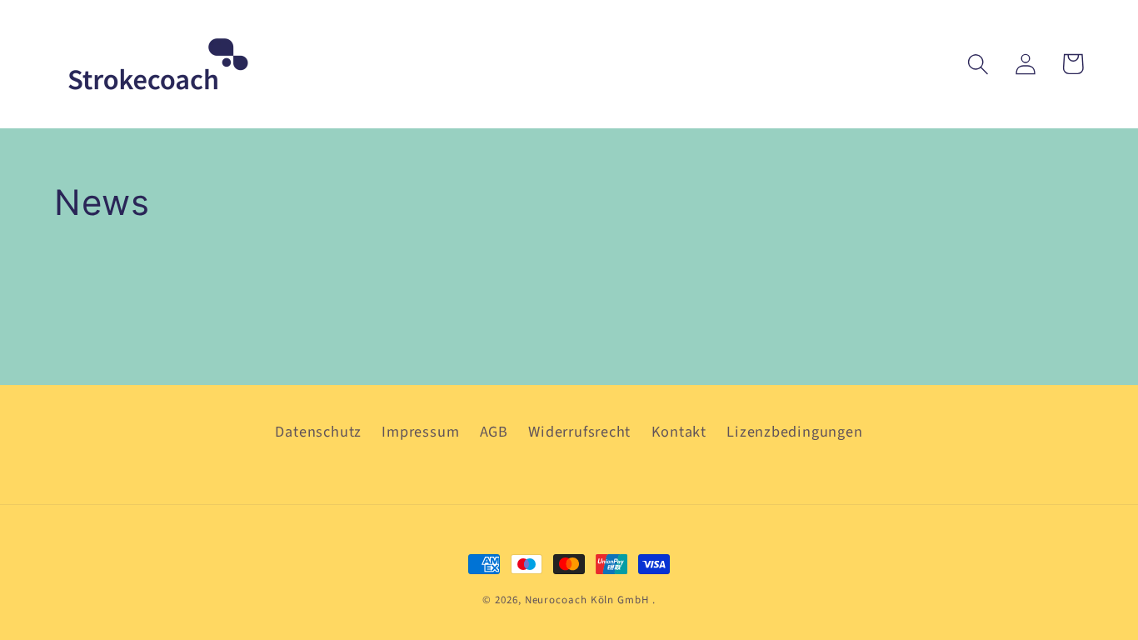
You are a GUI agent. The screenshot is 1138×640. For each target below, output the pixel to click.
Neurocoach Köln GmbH (587, 600)
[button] (977, 64)
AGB (494, 431)
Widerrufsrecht (579, 431)
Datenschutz (318, 431)
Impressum (420, 431)
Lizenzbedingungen (794, 431)
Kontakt (678, 431)
